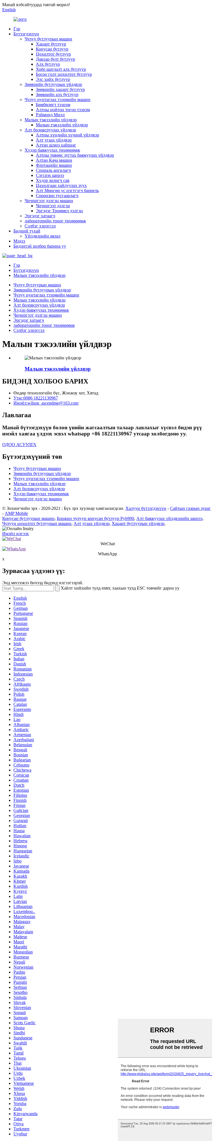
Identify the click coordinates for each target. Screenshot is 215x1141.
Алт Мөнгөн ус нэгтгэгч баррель (67, 190)
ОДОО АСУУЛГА (19, 444)
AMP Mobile (16, 513)
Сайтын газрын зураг (190, 508)
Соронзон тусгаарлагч (57, 195)
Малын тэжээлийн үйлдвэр (51, 119)
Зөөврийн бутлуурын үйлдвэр (53, 84)
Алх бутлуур (48, 64)
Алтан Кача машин (54, 160)
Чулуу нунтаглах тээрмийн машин (57, 99)
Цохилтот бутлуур (53, 54)
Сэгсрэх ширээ (50, 175)
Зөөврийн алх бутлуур (57, 94)
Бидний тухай (26, 231)
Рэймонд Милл (50, 114)
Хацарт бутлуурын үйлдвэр (138, 523)
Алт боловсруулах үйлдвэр (50, 129)
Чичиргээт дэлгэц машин (49, 200)
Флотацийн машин (54, 165)
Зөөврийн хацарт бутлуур (60, 89)
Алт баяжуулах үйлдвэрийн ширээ (169, 518)
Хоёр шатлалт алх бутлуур (61, 69)
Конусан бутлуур (52, 49)
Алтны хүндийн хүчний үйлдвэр (67, 135)
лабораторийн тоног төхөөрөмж (55, 220)
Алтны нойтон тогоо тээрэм (63, 109)
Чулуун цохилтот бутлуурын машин (36, 523)
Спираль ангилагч (53, 170)
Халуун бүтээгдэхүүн (145, 508)
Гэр (16, 28)
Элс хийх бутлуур (53, 79)
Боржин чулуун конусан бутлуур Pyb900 (95, 518)
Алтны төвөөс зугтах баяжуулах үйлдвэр (75, 155)
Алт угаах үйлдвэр (54, 140)
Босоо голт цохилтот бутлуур (64, 74)
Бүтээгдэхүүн (26, 33)
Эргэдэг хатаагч (40, 215)
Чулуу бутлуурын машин (48, 38)
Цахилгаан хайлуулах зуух (61, 185)
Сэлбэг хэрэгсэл (40, 225)
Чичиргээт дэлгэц (53, 205)
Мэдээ (19, 241)
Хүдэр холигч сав (52, 180)
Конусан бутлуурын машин (28, 518)
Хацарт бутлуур (51, 44)
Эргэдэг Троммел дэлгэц (59, 210)
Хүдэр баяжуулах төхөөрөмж (52, 150)
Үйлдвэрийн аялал (42, 236)
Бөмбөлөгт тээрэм (53, 104)
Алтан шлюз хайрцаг (56, 145)
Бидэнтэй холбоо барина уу (39, 246)
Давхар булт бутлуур (55, 59)
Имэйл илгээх (15, 533)
